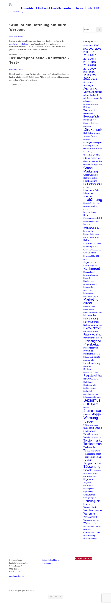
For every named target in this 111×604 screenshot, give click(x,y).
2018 (93, 65)
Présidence (87, 357)
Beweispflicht (91, 116)
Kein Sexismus (89, 252)
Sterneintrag (92, 410)
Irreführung (92, 199)
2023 (86, 75)
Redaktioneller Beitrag (90, 372)
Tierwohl (95, 450)
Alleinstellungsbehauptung (96, 98)
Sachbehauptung (89, 388)
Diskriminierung (90, 132)
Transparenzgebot (92, 453)
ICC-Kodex (87, 187)
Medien (20, 36)
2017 (86, 65)
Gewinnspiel (92, 158)
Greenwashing (90, 174)
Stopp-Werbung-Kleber (92, 417)
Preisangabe (92, 340)
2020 (93, 68)
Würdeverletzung (88, 526)
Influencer (88, 193)
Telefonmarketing (95, 440)
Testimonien (89, 447)
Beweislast (88, 113)
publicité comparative (91, 358)
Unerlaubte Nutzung (89, 476)
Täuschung (91, 466)
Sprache (86, 408)
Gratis (99, 164)
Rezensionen (94, 379)
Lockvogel (87, 296)
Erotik (94, 136)
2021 (86, 71)
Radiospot (87, 366)
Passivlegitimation (94, 334)
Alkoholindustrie (91, 95)
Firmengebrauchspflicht (93, 142)
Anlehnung (87, 101)
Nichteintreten (92, 328)
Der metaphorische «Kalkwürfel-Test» (39, 60)
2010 (93, 52)
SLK (86, 404)
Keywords (87, 256)
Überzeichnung (90, 538)
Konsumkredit (89, 272)
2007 (92, 48)
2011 (86, 55)
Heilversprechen (90, 177)
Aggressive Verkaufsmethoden (95, 90)
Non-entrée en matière (90, 331)
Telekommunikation (97, 443)
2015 (86, 62)
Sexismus (92, 400)
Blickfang (87, 119)
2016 (93, 62)
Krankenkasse (89, 281)
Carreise (94, 122)
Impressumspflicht (91, 190)
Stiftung (86, 414)
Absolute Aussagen (88, 83)
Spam (94, 403)
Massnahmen (89, 306)
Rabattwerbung (91, 363)
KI (92, 256)
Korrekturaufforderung (90, 275)
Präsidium (87, 353)
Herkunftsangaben (93, 184)
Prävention (96, 354)
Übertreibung (89, 535)
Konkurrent (91, 268)
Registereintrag (93, 375)
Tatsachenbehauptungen (92, 437)
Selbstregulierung (90, 394)
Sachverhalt (87, 391)
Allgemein (13, 36)
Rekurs (86, 378)
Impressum (46, 563)
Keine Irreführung (89, 225)
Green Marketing (90, 169)
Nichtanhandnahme (92, 324)
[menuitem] (28, 8)
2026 (94, 78)
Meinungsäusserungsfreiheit (95, 312)
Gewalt (96, 154)
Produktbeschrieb (90, 347)
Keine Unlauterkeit (89, 241)
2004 (90, 45)
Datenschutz (87, 126)
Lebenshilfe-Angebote (88, 288)
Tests (86, 450)
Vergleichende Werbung (92, 511)
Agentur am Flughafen (18, 44)
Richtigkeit (88, 381)
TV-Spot (87, 459)
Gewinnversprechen (93, 161)
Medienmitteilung (88, 309)
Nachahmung (90, 318)
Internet (87, 196)
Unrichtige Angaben (89, 498)
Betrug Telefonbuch (89, 108)
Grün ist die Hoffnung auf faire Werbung (37, 27)
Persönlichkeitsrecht (92, 337)
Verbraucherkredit (90, 507)
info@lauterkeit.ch (16, 576)
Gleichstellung (90, 164)
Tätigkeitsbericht (94, 463)
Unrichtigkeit (91, 501)
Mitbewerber (90, 315)
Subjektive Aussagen (91, 425)
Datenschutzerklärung (50, 560)
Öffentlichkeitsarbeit (91, 532)
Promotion (88, 350)
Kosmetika (87, 278)
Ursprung (87, 504)
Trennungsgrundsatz (92, 456)
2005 (96, 45)
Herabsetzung (90, 180)
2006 (85, 48)
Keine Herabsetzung (91, 221)
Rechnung (88, 369)
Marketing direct (90, 301)
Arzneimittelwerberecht (90, 104)
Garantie (95, 145)
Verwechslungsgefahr (91, 520)
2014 (93, 58)
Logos (95, 296)
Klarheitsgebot (90, 265)
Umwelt (87, 470)
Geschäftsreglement (89, 152)
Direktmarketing (96, 129)
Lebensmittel (88, 293)
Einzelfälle (13, 69)
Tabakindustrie (90, 434)
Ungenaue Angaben (88, 481)
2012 (93, 55)
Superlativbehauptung (94, 427)
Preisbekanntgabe (97, 344)
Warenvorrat (90, 523)
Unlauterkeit (89, 494)
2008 (98, 48)
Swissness (89, 431)
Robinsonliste (89, 384)
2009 (86, 52)
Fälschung (87, 145)
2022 (92, 71)
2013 (86, 58)
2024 (93, 75)
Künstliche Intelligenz (90, 284)
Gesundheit (87, 155)
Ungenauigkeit (88, 485)
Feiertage (86, 140)
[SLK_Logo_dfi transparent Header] (16, 11)
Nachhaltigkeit (91, 321)
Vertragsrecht (90, 516)
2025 (86, 78)
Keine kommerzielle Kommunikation (92, 231)
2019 (86, 68)
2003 (85, 45)
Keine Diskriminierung (90, 210)
